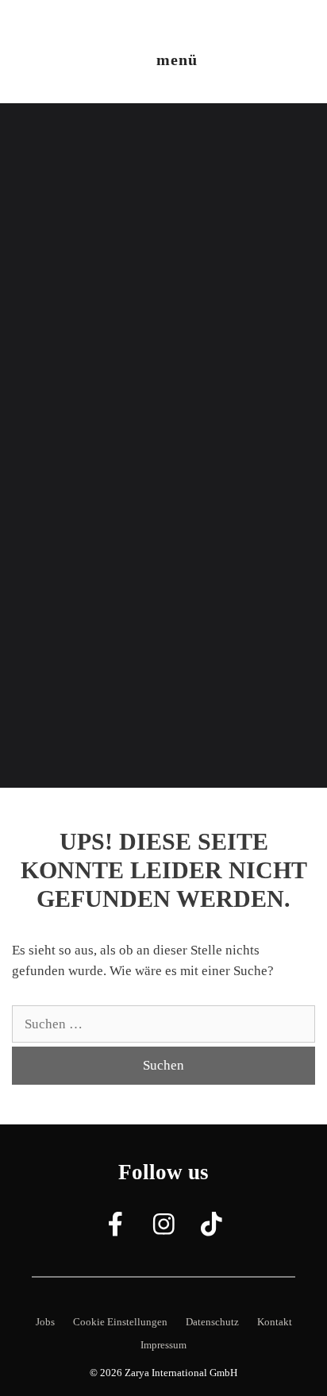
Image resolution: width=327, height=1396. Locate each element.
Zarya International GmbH (181, 1373)
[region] (163, 445)
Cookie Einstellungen (120, 1322)
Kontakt (274, 1322)
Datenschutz (212, 1322)
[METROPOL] (56, 23)
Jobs (45, 1322)
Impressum (163, 1345)
